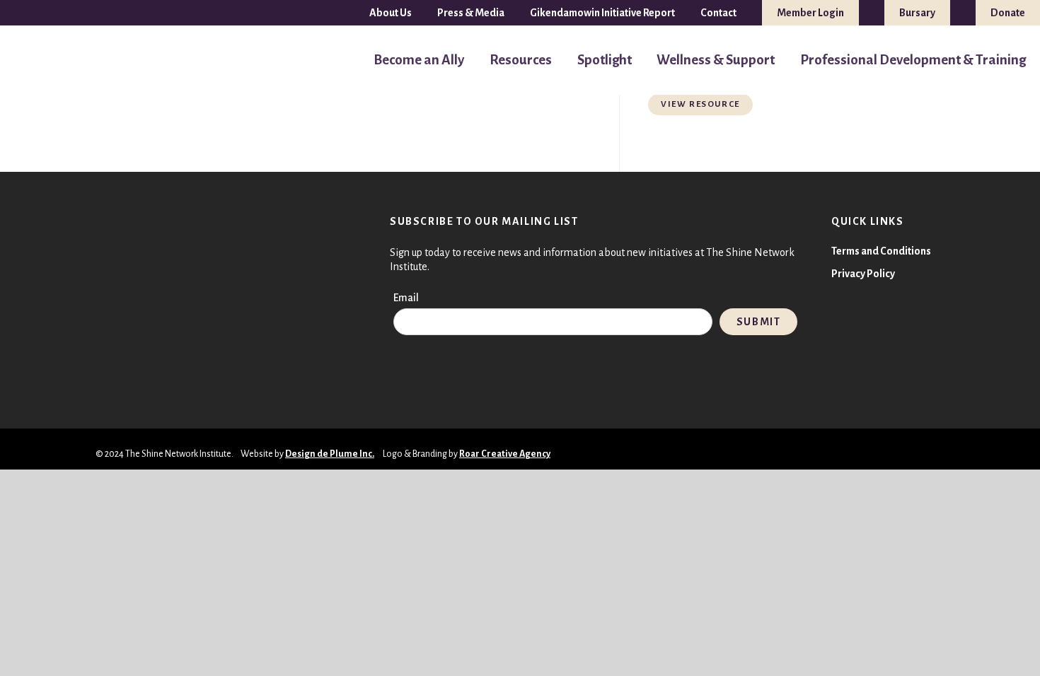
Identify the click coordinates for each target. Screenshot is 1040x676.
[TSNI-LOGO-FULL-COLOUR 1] (40, 60)
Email (406, 297)
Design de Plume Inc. (329, 454)
